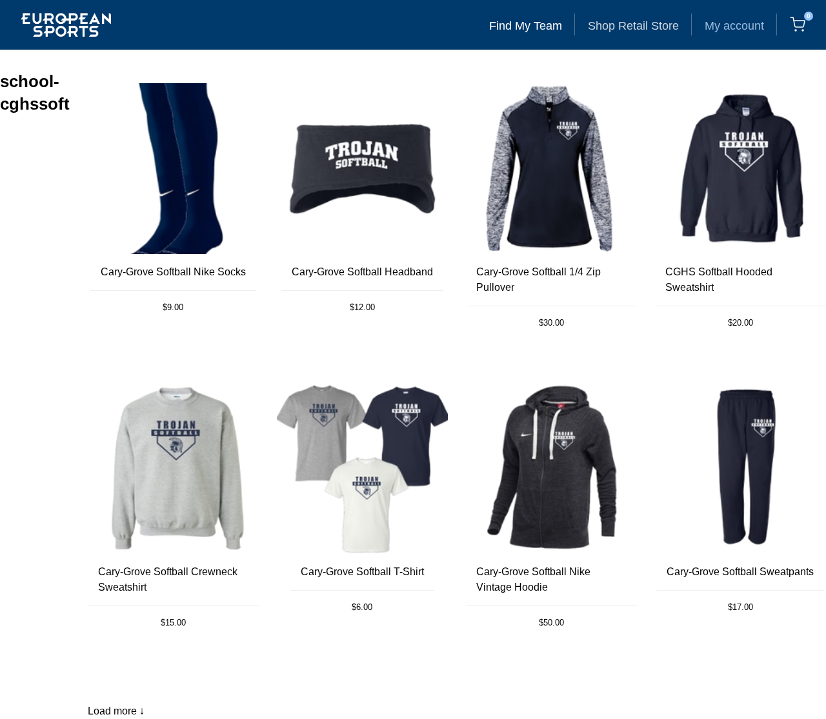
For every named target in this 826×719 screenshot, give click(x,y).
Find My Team (525, 25)
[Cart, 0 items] (797, 24)
